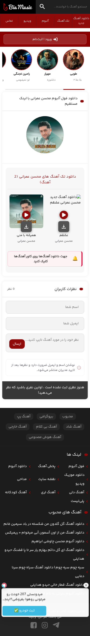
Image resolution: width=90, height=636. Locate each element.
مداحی (22, 479)
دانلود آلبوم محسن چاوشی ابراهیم (58, 541)
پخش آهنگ (47, 466)
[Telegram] (56, 625)
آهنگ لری (48, 492)
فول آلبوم (76, 466)
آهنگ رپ (23, 416)
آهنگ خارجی (17, 427)
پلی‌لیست (77, 501)
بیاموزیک (18, 7)
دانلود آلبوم (17, 466)
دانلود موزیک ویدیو (74, 479)
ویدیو (27, 21)
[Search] (42, 7)
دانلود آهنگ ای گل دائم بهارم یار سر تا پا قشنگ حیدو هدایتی (44, 554)
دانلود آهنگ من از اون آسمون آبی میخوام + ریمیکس (44, 533)
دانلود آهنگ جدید (81, 21)
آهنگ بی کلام (46, 427)
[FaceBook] (33, 625)
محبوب (67, 416)
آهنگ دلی (76, 492)
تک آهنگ (63, 21)
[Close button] (86, 585)
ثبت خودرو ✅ (24, 611)
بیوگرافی (46, 416)
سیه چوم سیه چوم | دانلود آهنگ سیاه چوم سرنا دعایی (48, 572)
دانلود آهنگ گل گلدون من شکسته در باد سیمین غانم (44, 524)
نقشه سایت (47, 479)
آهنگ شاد (74, 427)
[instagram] (45, 625)
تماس (9, 21)
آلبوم (45, 21)
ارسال (17, 344)
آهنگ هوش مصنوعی (45, 437)
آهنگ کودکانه (16, 492)
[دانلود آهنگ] (63, 226)
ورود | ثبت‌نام (42, 39)
